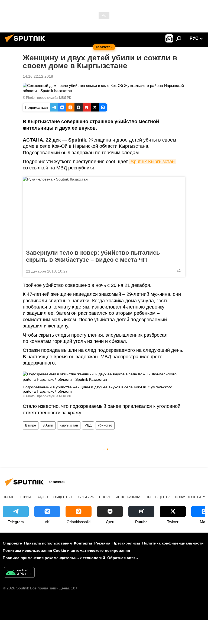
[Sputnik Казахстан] (26, 43)
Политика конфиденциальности (173, 543)
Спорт (104, 497)
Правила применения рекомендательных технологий (54, 558)
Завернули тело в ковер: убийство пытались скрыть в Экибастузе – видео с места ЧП (93, 256)
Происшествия (17, 497)
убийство (105, 425)
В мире (30, 425)
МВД (88, 425)
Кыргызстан (69, 425)
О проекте (12, 543)
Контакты (83, 543)
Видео (42, 497)
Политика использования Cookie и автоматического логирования (66, 550)
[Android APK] (19, 573)
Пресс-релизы (126, 543)
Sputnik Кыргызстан (153, 161)
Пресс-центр (158, 497)
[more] (179, 270)
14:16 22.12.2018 (38, 76)
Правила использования (48, 543)
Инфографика (128, 497)
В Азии (48, 425)
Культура (85, 497)
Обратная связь (122, 558)
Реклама (102, 543)
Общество (62, 497)
